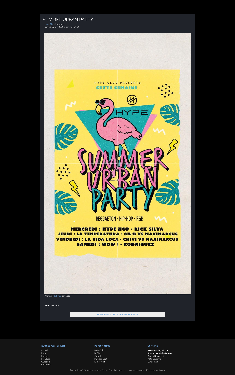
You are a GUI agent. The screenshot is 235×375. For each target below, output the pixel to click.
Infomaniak (139, 370)
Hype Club (49, 24)
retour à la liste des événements (117, 314)
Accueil (44, 350)
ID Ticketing (99, 361)
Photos (44, 356)
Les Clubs (45, 358)
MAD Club (98, 350)
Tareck (68, 296)
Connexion (46, 364)
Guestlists (45, 361)
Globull (97, 356)
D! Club (97, 353)
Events (44, 353)
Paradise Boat (100, 358)
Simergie (161, 370)
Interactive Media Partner (98, 370)
